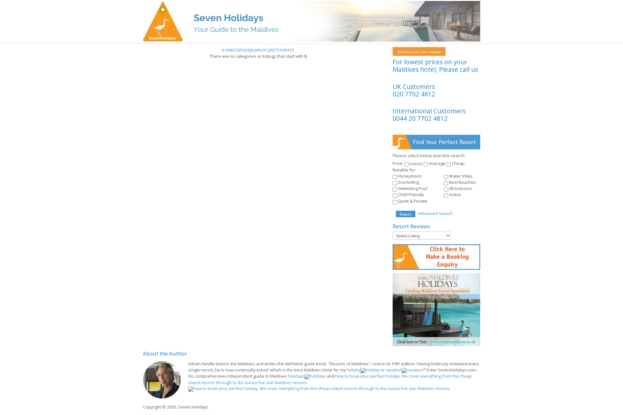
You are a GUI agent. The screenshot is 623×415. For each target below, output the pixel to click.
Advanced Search (435, 213)
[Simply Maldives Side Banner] (436, 309)
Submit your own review (419, 51)
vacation (394, 370)
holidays (296, 376)
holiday (353, 370)
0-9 (224, 50)
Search (405, 214)
